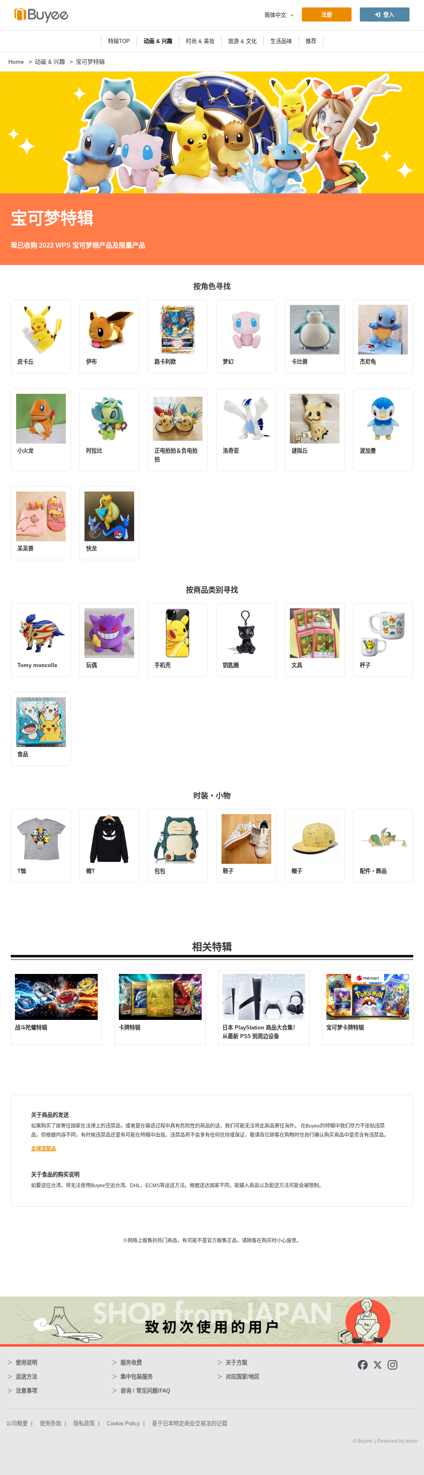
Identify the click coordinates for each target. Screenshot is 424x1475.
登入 (388, 15)
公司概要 (17, 1423)
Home (16, 61)
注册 (326, 15)
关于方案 (236, 1362)
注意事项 (26, 1391)
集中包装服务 (136, 1377)
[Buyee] (41, 15)
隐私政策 (84, 1423)
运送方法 (26, 1377)
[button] (291, 15)
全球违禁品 (43, 1149)
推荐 (311, 41)
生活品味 (281, 41)
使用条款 (50, 1423)
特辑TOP (119, 41)
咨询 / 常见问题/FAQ (145, 1391)
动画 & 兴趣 (158, 41)
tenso (411, 1441)
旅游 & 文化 (242, 41)
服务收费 (131, 1362)
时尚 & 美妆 (200, 41)
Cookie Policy (123, 1423)
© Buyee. (364, 1441)
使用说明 (26, 1362)
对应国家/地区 (243, 1377)
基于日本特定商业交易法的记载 (189, 1423)
